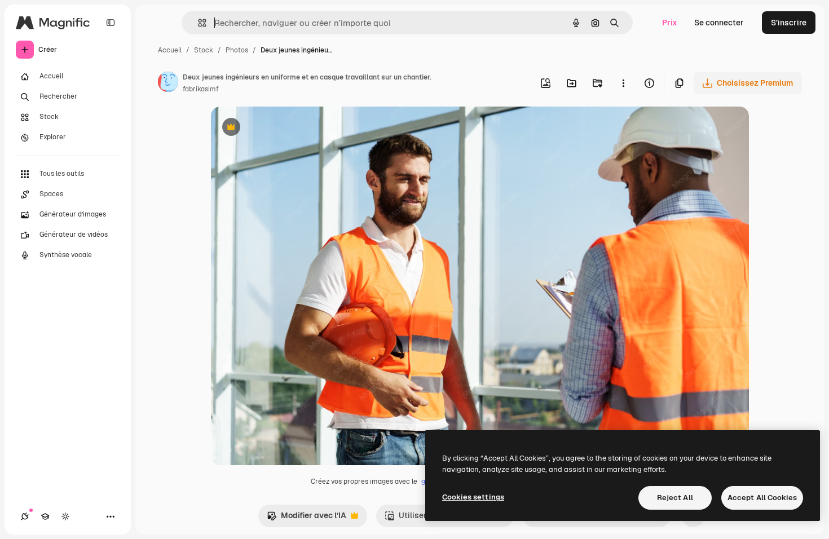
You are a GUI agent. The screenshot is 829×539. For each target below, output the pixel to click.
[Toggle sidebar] (111, 23)
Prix (669, 22)
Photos (237, 50)
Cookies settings (473, 497)
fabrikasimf (201, 89)
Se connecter (719, 22)
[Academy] (45, 516)
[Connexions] (25, 516)
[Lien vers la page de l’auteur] (168, 83)
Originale (285, 128)
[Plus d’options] (623, 83)
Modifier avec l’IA (306, 518)
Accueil (170, 50)
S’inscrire (788, 22)
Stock (203, 50)
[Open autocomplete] (197, 23)
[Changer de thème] (65, 516)
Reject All (675, 497)
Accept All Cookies (762, 497)
